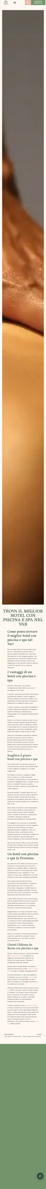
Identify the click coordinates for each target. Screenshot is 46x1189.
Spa (8, 990)
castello (31, 977)
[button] (14, 2)
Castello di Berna (15, 956)
